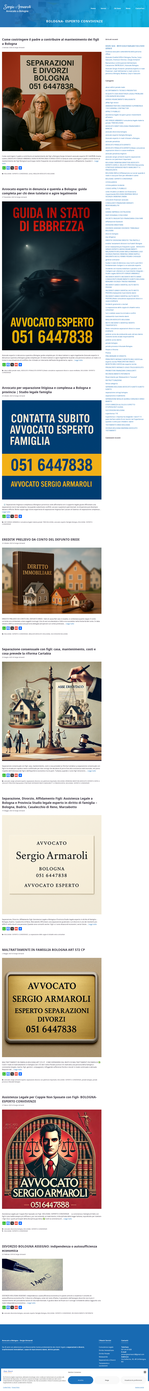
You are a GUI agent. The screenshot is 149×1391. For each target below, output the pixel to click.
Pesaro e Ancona (112, 349)
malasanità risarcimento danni (117, 316)
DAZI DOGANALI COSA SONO (117, 215)
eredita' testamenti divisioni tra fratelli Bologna (124, 243)
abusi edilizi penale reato (12, 370)
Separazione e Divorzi (107, 1360)
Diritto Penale (104, 1353)
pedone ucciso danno (113, 340)
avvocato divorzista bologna (13, 1229)
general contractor (113, 260)
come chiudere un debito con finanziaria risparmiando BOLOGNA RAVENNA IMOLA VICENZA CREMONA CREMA (122, 194)
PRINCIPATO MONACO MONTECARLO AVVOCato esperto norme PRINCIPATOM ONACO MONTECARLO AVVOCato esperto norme (124, 361)
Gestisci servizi (139, 1387)
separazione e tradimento (115, 396)
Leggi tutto (78, 360)
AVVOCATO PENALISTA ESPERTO (118, 145)
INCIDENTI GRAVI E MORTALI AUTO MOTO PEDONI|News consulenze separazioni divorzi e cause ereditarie (124, 298)
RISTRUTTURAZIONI (114, 380)
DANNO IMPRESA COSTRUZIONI (118, 212)
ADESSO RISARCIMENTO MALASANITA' (120, 99)
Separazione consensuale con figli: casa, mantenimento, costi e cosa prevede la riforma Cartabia (49, 651)
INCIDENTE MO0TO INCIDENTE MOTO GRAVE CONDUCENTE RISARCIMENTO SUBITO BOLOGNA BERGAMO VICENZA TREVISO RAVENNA (125, 279)
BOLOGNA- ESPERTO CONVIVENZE (16, 174)
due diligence (111, 237)
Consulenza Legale (106, 1347)
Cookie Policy (7, 1387)
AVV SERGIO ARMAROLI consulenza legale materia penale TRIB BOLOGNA (29, 522)
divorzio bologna (112, 234)
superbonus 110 (112, 413)
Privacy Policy (15, 1387)
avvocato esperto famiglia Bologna (65, 522)
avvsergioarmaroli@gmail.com (132, 1354)
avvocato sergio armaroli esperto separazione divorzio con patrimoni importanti (30, 781)
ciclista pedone (111, 182)
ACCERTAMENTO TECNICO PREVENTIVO (121, 90)
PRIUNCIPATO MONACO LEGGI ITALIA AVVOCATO (125, 367)
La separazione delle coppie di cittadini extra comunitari (47, 934)
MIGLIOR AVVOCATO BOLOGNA (44, 174)
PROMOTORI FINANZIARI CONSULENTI (121, 370)
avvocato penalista (113, 141)
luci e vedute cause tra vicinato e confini (121, 313)
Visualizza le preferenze (133, 1380)
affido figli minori (112, 103)
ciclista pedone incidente (115, 185)
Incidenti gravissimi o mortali (117, 304)
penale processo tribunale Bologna (119, 346)
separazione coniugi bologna (117, 392)
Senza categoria (112, 383)
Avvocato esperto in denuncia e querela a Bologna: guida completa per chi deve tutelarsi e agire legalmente (44, 191)
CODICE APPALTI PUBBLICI (116, 188)
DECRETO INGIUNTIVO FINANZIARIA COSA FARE (124, 218)
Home (93, 8)
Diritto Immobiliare (106, 1350)
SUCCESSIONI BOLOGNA (59, 634)
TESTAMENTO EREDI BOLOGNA (118, 425)
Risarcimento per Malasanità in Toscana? (121, 377)
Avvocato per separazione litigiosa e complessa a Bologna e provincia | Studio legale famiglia (46, 390)
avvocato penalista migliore (116, 154)
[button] (145, 1372)
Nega (107, 1380)
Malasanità (103, 1357)
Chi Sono (117, 8)
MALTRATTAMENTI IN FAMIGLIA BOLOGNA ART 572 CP (43, 950)
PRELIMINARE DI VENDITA (116, 356)
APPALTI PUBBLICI (113, 111)
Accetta (80, 1380)
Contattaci (140, 8)
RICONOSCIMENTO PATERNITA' (82, 1313)
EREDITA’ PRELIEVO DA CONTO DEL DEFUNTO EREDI (40, 539)
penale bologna (87, 1080)
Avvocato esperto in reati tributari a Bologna (122, 138)
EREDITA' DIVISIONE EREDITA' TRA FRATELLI (123, 240)
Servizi (103, 8)
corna (30, 174)
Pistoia (108, 353)
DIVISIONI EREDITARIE (114, 225)
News (128, 8)
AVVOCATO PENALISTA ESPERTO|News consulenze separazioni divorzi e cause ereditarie (50, 370)
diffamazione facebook (114, 222)
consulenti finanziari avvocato (117, 200)
